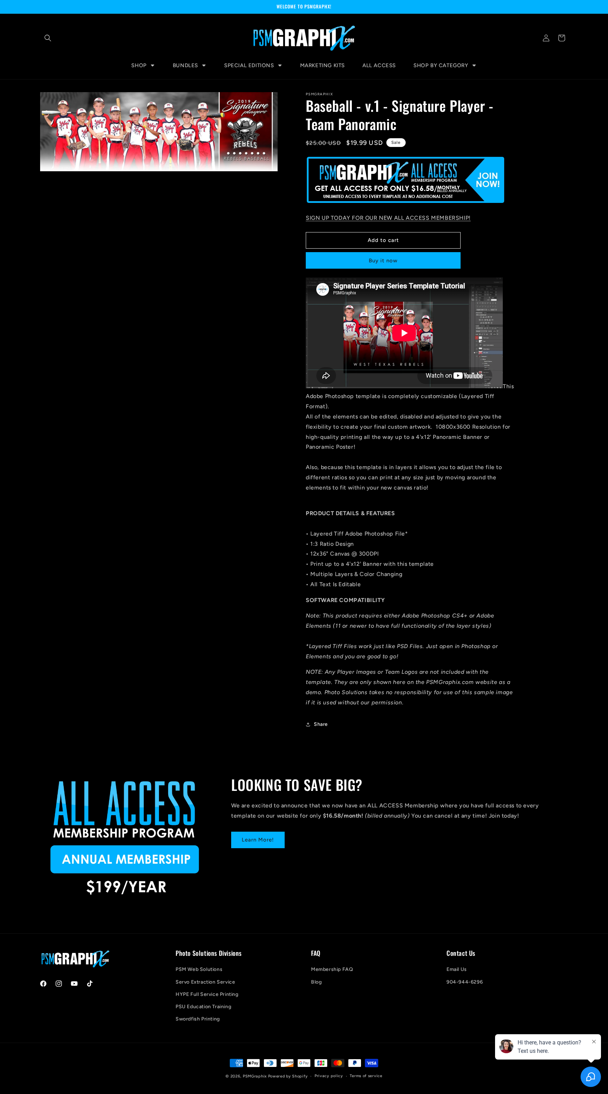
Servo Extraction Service (205, 982)
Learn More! (258, 840)
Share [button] (321, 724)
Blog (316, 982)
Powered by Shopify (288, 1076)
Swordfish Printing (198, 1019)
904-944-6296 (464, 982)
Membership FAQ (332, 969)
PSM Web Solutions (199, 969)
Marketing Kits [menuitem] (322, 65)
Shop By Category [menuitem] (440, 65)
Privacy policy (329, 1076)
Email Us (456, 969)
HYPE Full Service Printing (207, 994)
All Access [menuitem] (379, 65)
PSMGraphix (255, 1076)
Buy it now (383, 260)
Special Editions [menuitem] (249, 65)
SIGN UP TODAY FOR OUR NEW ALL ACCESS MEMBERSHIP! (388, 218)
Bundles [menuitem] (185, 65)
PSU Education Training (203, 1007)
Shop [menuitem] (138, 65)
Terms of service (366, 1076)
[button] (48, 38)
